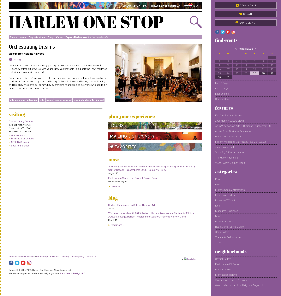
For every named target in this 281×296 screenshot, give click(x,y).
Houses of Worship (225, 200)
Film (217, 179)
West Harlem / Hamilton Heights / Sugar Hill (239, 285)
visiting (15, 59)
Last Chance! (222, 93)
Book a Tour (246, 5)
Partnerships (42, 256)
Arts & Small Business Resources (233, 131)
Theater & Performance (228, 237)
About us (13, 256)
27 (254, 73)
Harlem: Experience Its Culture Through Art (131, 205)
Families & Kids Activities (228, 115)
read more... (117, 186)
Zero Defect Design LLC (72, 273)
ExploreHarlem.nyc (86, 37)
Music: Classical (63, 100)
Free (217, 184)
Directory (65, 256)
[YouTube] (23, 263)
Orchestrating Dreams (21, 121)
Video (59, 37)
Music (49, 100)
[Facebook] (11, 263)
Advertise (54, 256)
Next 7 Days (221, 88)
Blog (50, 37)
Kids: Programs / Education (23, 100)
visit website (18, 135)
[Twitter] (17, 263)
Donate (246, 14)
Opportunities (37, 37)
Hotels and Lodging (225, 195)
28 (263, 73)
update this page (20, 145)
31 (228, 77)
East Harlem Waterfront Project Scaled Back (132, 178)
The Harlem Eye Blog (226, 157)
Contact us (91, 256)
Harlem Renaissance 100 (228, 136)
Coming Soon (222, 99)
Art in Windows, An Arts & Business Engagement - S (243, 125)
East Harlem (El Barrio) (227, 264)
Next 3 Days (221, 83)
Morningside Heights (226, 274)
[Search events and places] (187, 22)
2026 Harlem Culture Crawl (229, 120)
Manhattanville (223, 269)
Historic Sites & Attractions (230, 189)
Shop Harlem (222, 232)
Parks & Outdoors (224, 221)
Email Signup (246, 22)
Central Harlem (223, 258)
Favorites (123, 146)
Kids (42, 100)
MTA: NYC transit (20, 142)
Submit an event (27, 256)
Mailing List (132, 136)
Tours (13, 37)
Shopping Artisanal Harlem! (229, 152)
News (23, 37)
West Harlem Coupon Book (230, 162)
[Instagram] (29, 263)
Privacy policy (77, 256)
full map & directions (22, 138)
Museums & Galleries (226, 210)
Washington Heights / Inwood (89, 100)
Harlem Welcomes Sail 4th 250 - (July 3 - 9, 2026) (241, 141)
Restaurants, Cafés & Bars (229, 226)
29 (272, 73)
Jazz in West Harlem (226, 147)
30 (219, 77)
